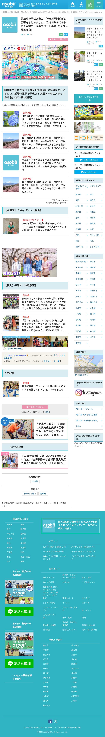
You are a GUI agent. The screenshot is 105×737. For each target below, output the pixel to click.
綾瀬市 (74, 664)
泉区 (77, 200)
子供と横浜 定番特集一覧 (53, 552)
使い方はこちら (81, 375)
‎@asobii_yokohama (90, 160)
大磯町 (93, 320)
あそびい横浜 (48, 732)
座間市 (78, 297)
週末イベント (48, 578)
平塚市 (78, 273)
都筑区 (78, 223)
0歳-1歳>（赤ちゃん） (85, 409)
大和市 (78, 291)
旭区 (92, 195)
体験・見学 (67, 618)
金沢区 (93, 206)
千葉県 (78, 337)
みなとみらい (95, 186)
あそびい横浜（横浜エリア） (83, 547)
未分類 (35, 481)
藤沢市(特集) (81, 262)
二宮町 (78, 314)
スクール (85, 603)
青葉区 (78, 195)
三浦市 (93, 279)
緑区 (77, 241)
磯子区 (93, 200)
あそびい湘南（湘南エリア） (55, 547)
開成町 (43, 494)
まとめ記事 (94, 247)
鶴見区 (93, 223)
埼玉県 (93, 337)
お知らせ (66, 582)
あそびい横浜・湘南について (34, 727)
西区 (77, 235)
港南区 (78, 212)
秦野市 (93, 273)
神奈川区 (79, 206)
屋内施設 (46, 630)
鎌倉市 (93, 267)
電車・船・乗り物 (89, 630)
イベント (66, 603)
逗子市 (78, 285)
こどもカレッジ (88, 582)
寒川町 (78, 325)
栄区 (77, 218)
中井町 (46, 687)
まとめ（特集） (49, 603)
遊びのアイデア (68, 630)
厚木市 (93, 285)
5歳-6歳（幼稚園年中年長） (87, 421)
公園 (84, 618)
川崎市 (78, 308)
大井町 (93, 308)
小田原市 (79, 302)
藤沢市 (93, 262)
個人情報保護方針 (74, 727)
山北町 (46, 696)
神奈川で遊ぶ (30, 494)
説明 (47, 412)
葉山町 (78, 320)
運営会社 (63, 727)
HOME (72, 6)
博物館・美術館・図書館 (69, 624)
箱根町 (93, 331)
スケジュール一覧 (14, 349)
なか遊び (85, 598)
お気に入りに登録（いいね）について (55, 557)
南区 (92, 241)
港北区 (93, 212)
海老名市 (93, 291)
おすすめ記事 (48, 582)
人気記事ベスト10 (49, 616)
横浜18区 (80, 247)
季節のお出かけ (88, 625)
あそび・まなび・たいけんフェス (69, 576)
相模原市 (93, 302)
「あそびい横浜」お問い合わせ (83, 557)
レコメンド (86, 610)
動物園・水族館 (49, 625)
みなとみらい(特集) (81, 187)
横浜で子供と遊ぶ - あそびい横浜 (9, 4)
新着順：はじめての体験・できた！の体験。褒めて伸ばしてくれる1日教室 (50, 592)
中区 (92, 229)
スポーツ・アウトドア (50, 609)
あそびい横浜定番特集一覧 (89, 98)
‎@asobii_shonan (90, 172)
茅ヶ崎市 (79, 267)
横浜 (81, 6)
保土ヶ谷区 (94, 235)
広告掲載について (52, 727)
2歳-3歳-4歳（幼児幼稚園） (87, 415)
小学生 (78, 426)
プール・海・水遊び (69, 609)
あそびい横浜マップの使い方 (83, 552)
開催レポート (68, 598)
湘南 (90, 6)
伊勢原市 (93, 297)
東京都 (78, 343)
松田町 (78, 331)
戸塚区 (78, 229)
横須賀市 (79, 279)
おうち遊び (86, 578)
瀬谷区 (93, 218)
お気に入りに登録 (59, 39)
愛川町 (93, 314)
